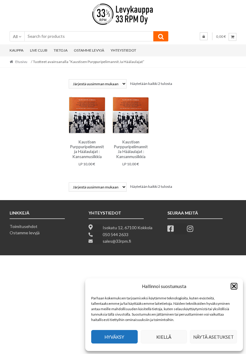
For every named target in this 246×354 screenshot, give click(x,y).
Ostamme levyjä (25, 232)
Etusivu (21, 61)
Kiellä (163, 337)
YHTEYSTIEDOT (123, 50)
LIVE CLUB (38, 50)
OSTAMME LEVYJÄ (89, 50)
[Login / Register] (204, 36)
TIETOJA (61, 50)
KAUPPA (16, 50)
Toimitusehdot (24, 226)
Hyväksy (114, 337)
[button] (234, 286)
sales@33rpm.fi (117, 241)
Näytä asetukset (213, 337)
